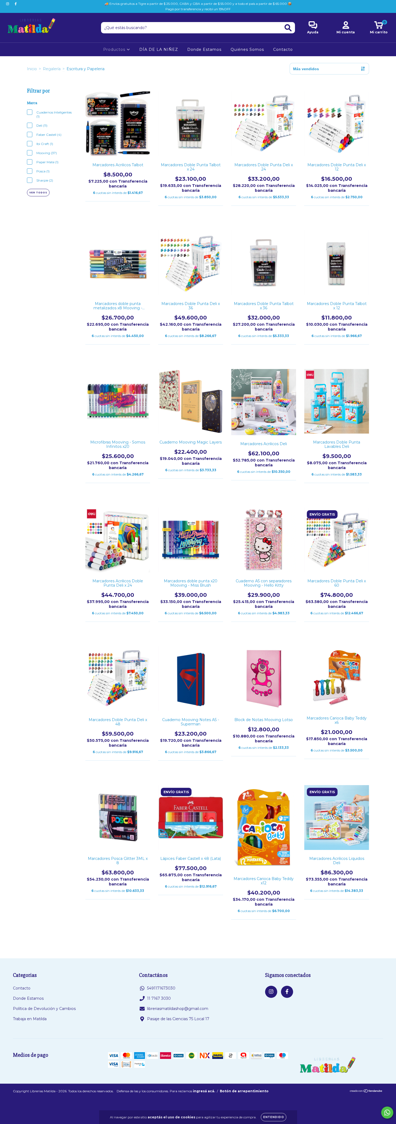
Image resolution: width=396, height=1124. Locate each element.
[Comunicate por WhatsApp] (387, 1113)
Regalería (52, 68)
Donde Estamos (204, 49)
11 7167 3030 (159, 998)
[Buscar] (288, 28)
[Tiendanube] (366, 1091)
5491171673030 (161, 988)
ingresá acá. (204, 1091)
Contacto (283, 49)
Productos (115, 49)
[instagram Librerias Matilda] (8, 3)
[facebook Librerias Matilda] (15, 3)
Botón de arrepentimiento (244, 1091)
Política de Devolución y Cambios (44, 1008)
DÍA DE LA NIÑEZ (158, 49)
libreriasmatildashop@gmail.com (177, 1008)
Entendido (273, 1117)
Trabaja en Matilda (30, 1018)
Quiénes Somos (247, 49)
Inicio (32, 68)
